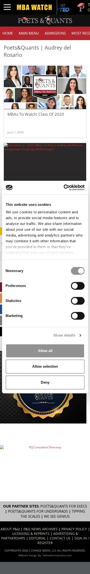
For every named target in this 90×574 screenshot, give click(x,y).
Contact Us (60, 538)
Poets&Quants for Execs (63, 506)
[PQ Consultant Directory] (43, 459)
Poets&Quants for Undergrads (38, 511)
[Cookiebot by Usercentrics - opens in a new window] (64, 187)
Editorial (37, 538)
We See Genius (57, 516)
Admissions (55, 33)
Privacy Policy (74, 529)
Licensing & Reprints (30, 533)
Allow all (45, 351)
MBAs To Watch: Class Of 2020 (35, 114)
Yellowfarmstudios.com (57, 555)
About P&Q (10, 529)
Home (7, 33)
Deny (45, 382)
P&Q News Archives (41, 529)
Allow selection (45, 366)
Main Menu (29, 33)
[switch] (77, 286)
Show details (64, 335)
